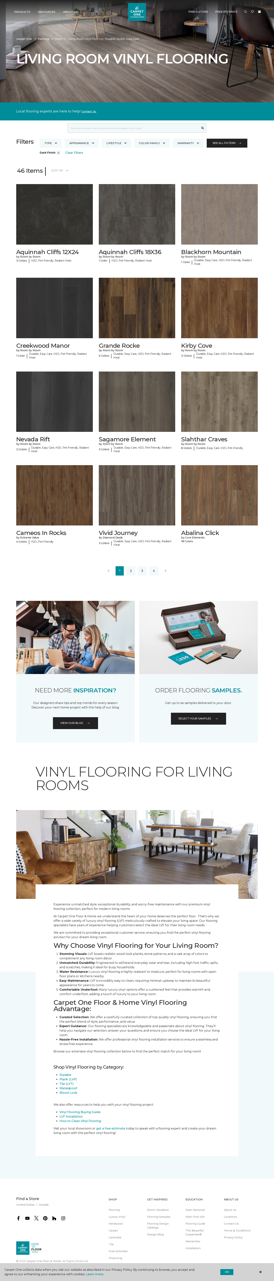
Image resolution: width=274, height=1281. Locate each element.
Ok (227, 1272)
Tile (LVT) (66, 1084)
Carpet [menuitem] (113, 1230)
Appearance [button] (79, 143)
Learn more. (95, 1274)
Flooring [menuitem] (114, 1210)
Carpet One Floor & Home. (44, 1261)
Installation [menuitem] (193, 1248)
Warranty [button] (185, 143)
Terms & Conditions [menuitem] (237, 1230)
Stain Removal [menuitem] (195, 1210)
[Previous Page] (108, 571)
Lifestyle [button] (113, 143)
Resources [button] (46, 12)
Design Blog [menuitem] (155, 1234)
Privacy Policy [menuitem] (233, 1237)
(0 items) (259, 11)
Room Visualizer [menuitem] (158, 1210)
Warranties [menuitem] (192, 1241)
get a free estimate (110, 1128)
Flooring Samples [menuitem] (159, 1216)
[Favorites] (252, 12)
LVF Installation (71, 1116)
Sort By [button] (57, 170)
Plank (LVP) (68, 1079)
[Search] (202, 128)
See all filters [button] (224, 143)
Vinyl (58, 39)
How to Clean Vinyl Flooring (80, 1121)
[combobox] (133, 128)
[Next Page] (165, 571)
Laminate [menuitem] (115, 1237)
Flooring (43, 39)
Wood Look (68, 1092)
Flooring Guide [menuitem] (195, 1223)
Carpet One (24, 39)
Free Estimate (226, 11)
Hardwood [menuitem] (116, 1223)
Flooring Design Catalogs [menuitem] (158, 1225)
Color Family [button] (149, 143)
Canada (43, 1204)
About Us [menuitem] (230, 1210)
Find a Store (198, 11)
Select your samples (194, 718)
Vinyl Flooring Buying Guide (79, 1112)
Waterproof (68, 1088)
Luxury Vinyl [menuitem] (117, 1216)
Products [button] (22, 12)
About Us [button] (70, 12)
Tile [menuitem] (111, 1244)
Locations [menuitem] (230, 1216)
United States (25, 1204)
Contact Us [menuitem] (231, 1223)
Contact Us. (88, 111)
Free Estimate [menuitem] (118, 1251)
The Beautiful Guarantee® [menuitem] (194, 1232)
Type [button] (48, 143)
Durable (65, 1075)
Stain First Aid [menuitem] (194, 1216)
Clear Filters (74, 152)
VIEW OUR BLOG (71, 723)
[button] (245, 12)
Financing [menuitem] (115, 1258)
